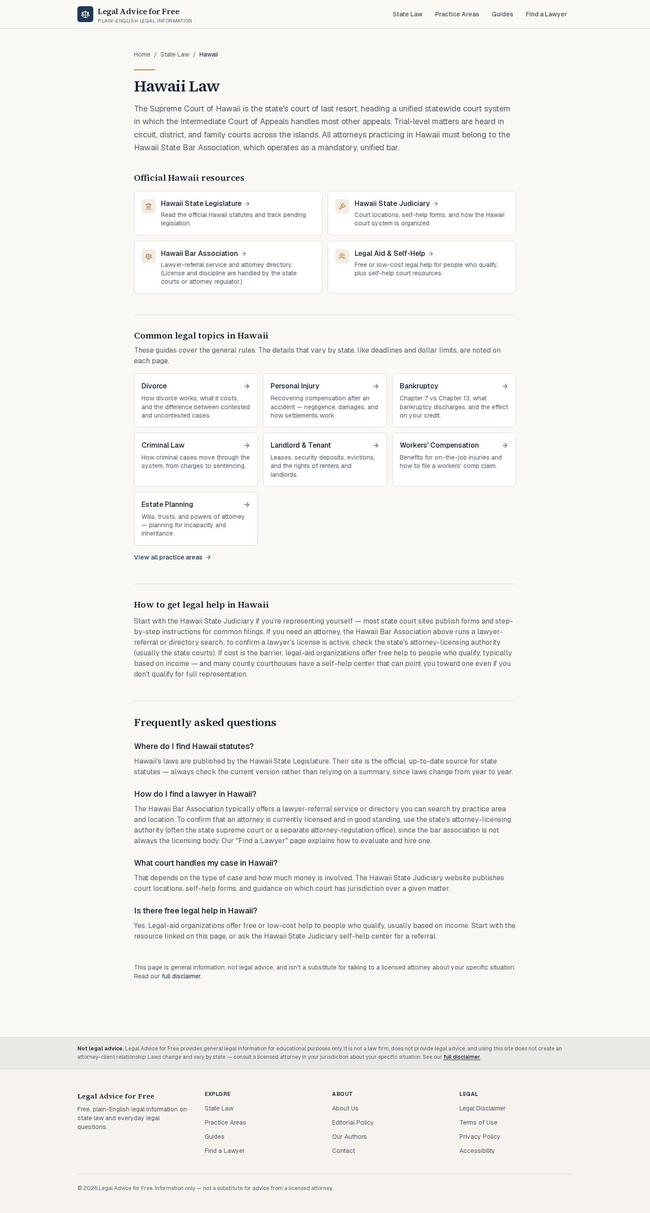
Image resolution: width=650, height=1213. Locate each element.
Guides (502, 14)
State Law (408, 14)
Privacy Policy (480, 1137)
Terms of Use (478, 1122)
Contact (343, 1151)
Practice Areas (457, 14)
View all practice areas (168, 557)
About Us (345, 1108)
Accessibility (477, 1151)
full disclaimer (181, 976)
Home (142, 54)
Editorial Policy (353, 1122)
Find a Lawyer (546, 14)
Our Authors (349, 1137)
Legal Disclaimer (482, 1108)
